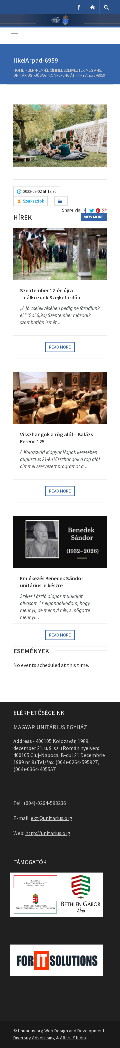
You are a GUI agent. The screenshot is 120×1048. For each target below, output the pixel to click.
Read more (60, 347)
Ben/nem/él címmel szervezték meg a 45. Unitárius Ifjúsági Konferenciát (57, 73)
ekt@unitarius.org (51, 818)
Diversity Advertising (34, 1038)
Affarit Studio (73, 1038)
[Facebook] (79, 7)
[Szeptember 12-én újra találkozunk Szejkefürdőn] (60, 254)
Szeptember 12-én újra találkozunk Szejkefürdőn (50, 294)
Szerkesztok (33, 201)
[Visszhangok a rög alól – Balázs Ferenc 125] (60, 398)
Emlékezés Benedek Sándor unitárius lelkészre (51, 582)
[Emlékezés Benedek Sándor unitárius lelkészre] (60, 542)
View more (93, 216)
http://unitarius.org (47, 833)
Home (18, 70)
